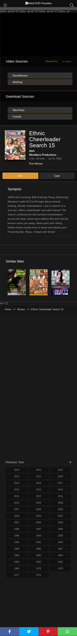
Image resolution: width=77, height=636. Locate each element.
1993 (60, 535)
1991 (38, 542)
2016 (16, 489)
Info (20, 175)
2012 (38, 496)
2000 (38, 522)
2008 (60, 502)
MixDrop (17, 82)
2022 (16, 476)
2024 (38, 470)
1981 (60, 562)
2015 (38, 489)
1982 (38, 562)
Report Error (52, 61)
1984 (60, 555)
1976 (38, 575)
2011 (60, 496)
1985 (38, 555)
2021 (38, 476)
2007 (16, 509)
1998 (16, 529)
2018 (38, 483)
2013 (16, 496)
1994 (38, 535)
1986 (16, 555)
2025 (16, 470)
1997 (38, 529)
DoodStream (20, 75)
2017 (60, 483)
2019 (16, 483)
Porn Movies (36, 163)
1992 (16, 542)
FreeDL (17, 116)
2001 (16, 522)
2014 (31, 151)
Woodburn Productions (42, 154)
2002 (60, 516)
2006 (38, 509)
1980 (16, 568)
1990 (60, 542)
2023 (60, 470)
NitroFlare (18, 110)
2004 (16, 516)
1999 (60, 522)
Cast (57, 175)
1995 (16, 535)
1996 (60, 529)
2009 (38, 502)
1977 (16, 575)
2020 (60, 476)
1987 (60, 548)
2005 (60, 509)
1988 (38, 548)
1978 (60, 568)
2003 (38, 516)
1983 (16, 562)
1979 (38, 568)
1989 (16, 548)
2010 (16, 502)
